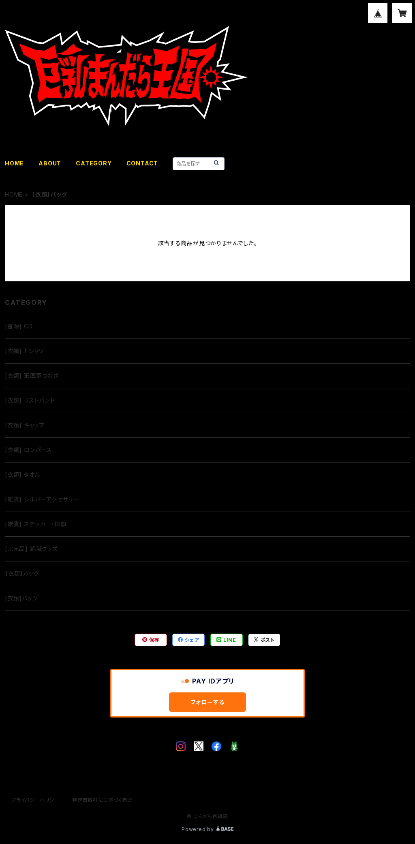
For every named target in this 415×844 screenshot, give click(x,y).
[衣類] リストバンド (30, 400)
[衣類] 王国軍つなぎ (32, 375)
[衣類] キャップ (25, 425)
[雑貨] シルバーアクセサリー (42, 499)
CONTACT (142, 163)
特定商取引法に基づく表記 (102, 800)
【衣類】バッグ (22, 573)
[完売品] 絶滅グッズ (31, 548)
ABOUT (50, 163)
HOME (14, 163)
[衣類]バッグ (21, 598)
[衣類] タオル (22, 474)
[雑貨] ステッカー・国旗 (35, 524)
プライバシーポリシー (35, 800)
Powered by (199, 829)
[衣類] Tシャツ (24, 350)
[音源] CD (19, 326)
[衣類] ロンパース (28, 449)
